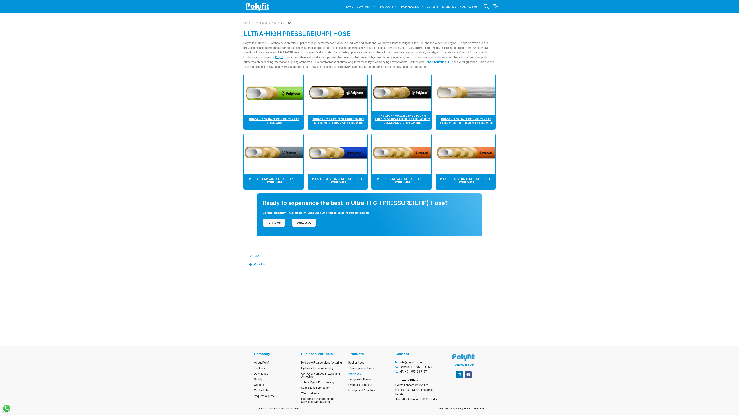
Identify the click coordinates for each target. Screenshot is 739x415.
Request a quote (264, 396)
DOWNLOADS (410, 6)
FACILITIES (449, 6)
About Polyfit (262, 362)
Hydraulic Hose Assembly (317, 368)
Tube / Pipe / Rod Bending (317, 382)
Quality (258, 379)
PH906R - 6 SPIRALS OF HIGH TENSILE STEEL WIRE (466, 180)
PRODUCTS (386, 6)
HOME (349, 6)
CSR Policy (478, 408)
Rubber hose (356, 362)
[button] (373, 7)
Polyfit (279, 57)
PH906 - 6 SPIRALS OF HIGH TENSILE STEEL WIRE (402, 180)
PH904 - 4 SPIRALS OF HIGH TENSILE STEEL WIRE (274, 180)
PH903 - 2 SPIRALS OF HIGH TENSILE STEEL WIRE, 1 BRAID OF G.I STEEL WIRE (466, 121)
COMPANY (364, 6)
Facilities (259, 368)
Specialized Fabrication (315, 387)
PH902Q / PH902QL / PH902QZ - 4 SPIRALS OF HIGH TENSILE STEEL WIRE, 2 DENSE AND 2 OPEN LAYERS (402, 119)
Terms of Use (446, 408)
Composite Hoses (359, 379)
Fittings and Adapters (361, 390)
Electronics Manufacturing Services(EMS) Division (317, 400)
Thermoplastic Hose (265, 23)
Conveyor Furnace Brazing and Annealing (320, 375)
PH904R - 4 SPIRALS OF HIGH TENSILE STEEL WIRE (338, 180)
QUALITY (432, 6)
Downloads (261, 373)
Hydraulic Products (360, 385)
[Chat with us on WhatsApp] (6, 408)
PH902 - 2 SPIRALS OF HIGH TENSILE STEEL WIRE (274, 121)
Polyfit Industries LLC (438, 62)
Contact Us (261, 390)
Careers (259, 385)
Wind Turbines (310, 393)
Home (246, 23)
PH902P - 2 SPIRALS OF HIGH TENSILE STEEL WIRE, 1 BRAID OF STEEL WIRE (338, 121)
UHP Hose (354, 373)
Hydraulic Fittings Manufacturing (321, 362)
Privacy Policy (463, 408)
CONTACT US (469, 6)
